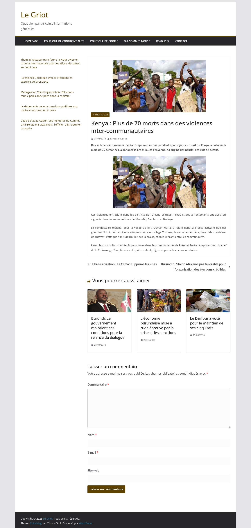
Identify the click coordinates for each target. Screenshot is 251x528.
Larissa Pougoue (118, 138)
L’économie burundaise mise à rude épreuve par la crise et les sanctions (158, 325)
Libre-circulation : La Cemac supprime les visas (124, 264)
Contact (181, 41)
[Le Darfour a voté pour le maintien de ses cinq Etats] (208, 292)
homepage (31, 41)
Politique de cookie (104, 41)
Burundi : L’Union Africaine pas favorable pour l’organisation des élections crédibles (193, 266)
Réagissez (162, 41)
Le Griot (34, 15)
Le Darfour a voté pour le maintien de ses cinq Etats (206, 323)
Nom (92, 435)
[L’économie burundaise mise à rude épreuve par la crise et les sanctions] (159, 292)
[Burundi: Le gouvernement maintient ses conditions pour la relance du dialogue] (109, 292)
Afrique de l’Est (100, 114)
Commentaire (98, 384)
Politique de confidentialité (64, 41)
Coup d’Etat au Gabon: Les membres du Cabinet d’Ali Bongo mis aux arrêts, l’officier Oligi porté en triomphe (51, 124)
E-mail (92, 453)
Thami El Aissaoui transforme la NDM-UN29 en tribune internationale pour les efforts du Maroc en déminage (50, 63)
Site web (93, 470)
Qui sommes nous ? (137, 41)
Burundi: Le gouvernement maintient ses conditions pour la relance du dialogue (107, 328)
